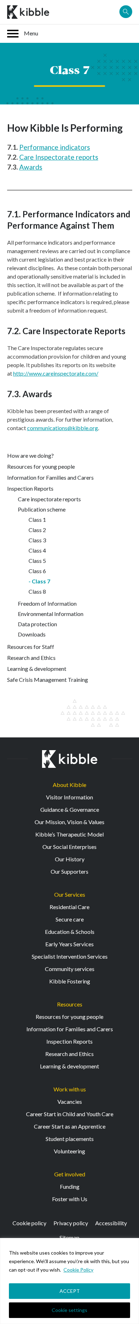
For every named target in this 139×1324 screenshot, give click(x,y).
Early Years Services (69, 944)
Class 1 (37, 519)
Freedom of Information (47, 603)
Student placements (70, 1138)
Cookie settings (69, 1310)
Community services (69, 968)
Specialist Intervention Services (70, 956)
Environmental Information (50, 613)
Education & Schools (69, 931)
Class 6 (37, 570)
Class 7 (41, 581)
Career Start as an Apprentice (69, 1126)
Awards (30, 167)
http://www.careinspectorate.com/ (55, 373)
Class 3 (37, 540)
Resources (69, 1004)
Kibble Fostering (69, 981)
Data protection (37, 624)
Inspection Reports (30, 488)
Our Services (69, 894)
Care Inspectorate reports (58, 157)
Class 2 (37, 529)
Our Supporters (69, 871)
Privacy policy (70, 1223)
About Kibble (69, 784)
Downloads (32, 634)
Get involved (69, 1174)
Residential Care (69, 906)
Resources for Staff (30, 646)
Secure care (70, 919)
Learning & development (36, 668)
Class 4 (37, 550)
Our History (69, 859)
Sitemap (69, 1237)
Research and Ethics (31, 657)
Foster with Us (69, 1198)
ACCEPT (70, 1291)
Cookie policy (29, 1223)
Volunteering (69, 1151)
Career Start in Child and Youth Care (69, 1114)
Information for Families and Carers (50, 477)
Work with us (69, 1089)
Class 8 (37, 591)
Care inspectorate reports (49, 499)
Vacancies (69, 1101)
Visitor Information (69, 797)
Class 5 (37, 560)
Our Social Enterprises (69, 846)
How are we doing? (30, 455)
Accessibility (111, 1223)
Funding (69, 1186)
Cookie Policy (78, 1270)
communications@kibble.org (62, 427)
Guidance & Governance (69, 809)
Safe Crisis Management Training (47, 679)
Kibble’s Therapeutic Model (69, 834)
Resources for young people (41, 466)
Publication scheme (42, 509)
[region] (69, 1281)
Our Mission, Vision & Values (69, 821)
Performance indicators (54, 147)
